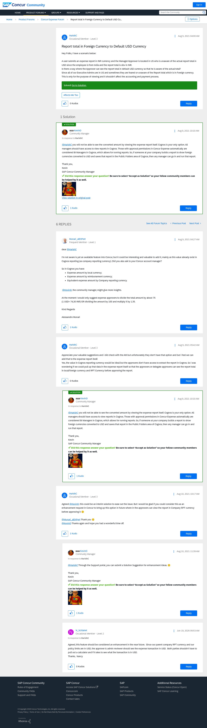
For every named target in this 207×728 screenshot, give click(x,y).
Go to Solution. (79, 85)
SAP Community (128, 695)
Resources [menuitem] (72, 13)
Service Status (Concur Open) (172, 687)
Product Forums (26, 19)
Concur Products (74, 695)
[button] (175, 36)
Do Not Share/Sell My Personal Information (58, 712)
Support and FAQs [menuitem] (94, 13)
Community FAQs (26, 691)
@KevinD (67, 290)
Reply (189, 103)
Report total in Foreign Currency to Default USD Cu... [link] (96, 19)
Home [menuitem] (18, 13)
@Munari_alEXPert (71, 519)
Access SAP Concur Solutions (81, 687)
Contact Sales (73, 699)
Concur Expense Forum (52, 19)
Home (9, 19)
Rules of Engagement (28, 687)
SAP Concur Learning (167, 691)
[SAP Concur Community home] (14, 5)
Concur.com (72, 691)
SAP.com (124, 687)
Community (36, 5)
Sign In (199, 5)
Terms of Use (35, 712)
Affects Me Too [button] (71, 95)
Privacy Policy (23, 712)
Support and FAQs (27, 695)
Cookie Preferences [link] (83, 712)
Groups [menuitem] (55, 13)
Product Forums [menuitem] (35, 13)
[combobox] (182, 12)
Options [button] (193, 19)
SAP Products (126, 691)
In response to (72, 138)
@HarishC (67, 145)
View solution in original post (76, 198)
